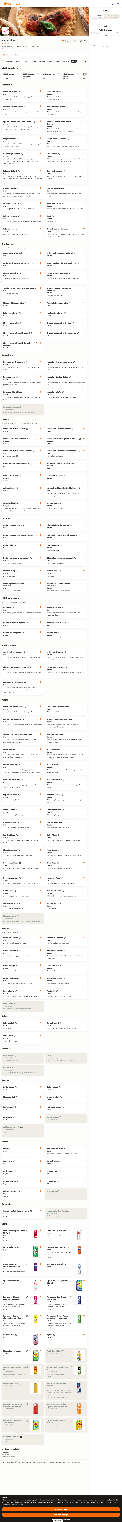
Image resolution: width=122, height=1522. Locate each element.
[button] (11, 3)
